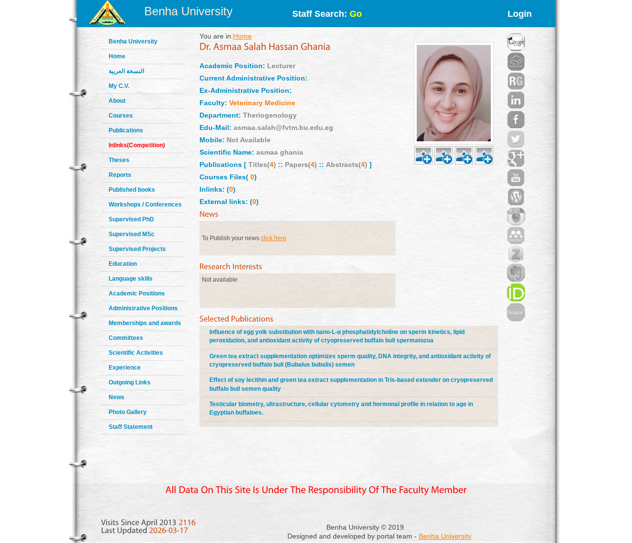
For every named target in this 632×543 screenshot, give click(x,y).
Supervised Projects (137, 249)
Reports (120, 174)
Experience (125, 367)
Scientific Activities (136, 352)
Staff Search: (327, 14)
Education (123, 263)
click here (273, 238)
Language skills (131, 278)
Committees (126, 337)
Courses (121, 115)
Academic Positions (137, 293)
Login (520, 14)
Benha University (188, 11)
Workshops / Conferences (145, 204)
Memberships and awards (145, 323)
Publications (126, 130)
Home (117, 56)
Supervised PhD (131, 219)
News (116, 397)
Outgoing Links (130, 382)
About (117, 100)
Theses (119, 160)
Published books (132, 189)
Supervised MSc (132, 234)
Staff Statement (131, 426)
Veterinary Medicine (262, 103)
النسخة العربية (126, 71)
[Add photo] (423, 144)
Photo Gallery (128, 412)
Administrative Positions (143, 308)
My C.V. (119, 86)
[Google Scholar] (516, 30)
